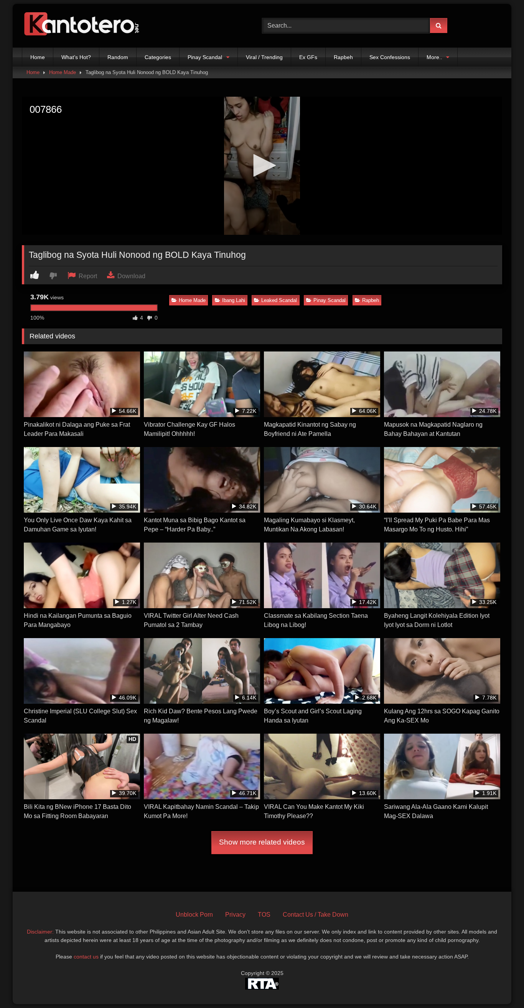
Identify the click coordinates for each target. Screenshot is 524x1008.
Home (37, 57)
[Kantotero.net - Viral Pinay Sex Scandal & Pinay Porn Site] (83, 25)
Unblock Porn (194, 914)
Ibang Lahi (233, 300)
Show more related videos (262, 842)
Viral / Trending (264, 57)
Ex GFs (308, 57)
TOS (264, 914)
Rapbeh (343, 57)
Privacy (235, 914)
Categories (158, 57)
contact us (86, 957)
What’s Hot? (76, 57)
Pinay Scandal (205, 57)
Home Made (62, 72)
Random (117, 57)
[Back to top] (500, 985)
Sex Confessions (389, 57)
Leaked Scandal (279, 300)
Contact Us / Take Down (315, 914)
